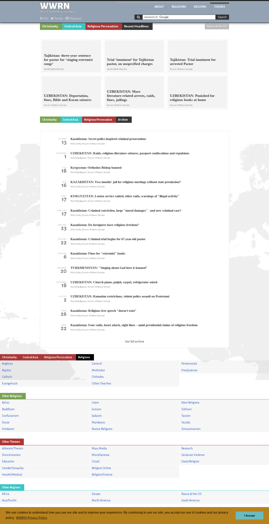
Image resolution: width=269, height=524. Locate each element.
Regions (200, 6)
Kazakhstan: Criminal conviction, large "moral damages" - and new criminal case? (125, 210)
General (97, 363)
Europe (96, 493)
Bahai (5, 402)
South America (190, 500)
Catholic (7, 376)
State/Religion (190, 461)
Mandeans (98, 422)
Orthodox (98, 376)
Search (222, 17)
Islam (95, 402)
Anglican (7, 363)
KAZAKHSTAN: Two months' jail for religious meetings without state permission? (125, 182)
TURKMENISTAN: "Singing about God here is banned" (108, 267)
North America (101, 500)
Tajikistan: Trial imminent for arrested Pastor (193, 62)
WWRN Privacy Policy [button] (31, 517)
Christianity (50, 26)
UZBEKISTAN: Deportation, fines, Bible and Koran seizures (67, 98)
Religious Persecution (102, 26)
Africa (5, 493)
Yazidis (185, 422)
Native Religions (102, 428)
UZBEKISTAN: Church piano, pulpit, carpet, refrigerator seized (113, 282)
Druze (5, 422)
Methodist (98, 370)
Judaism (97, 415)
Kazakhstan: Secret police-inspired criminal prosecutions (108, 139)
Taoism (185, 415)
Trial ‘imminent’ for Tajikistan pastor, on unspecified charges (130, 62)
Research (187, 448)
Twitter (58, 18)
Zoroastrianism (190, 428)
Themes (219, 6)
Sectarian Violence (193, 454)
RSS (45, 18)
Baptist (6, 370)
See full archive (134, 341)
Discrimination (11, 454)
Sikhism (186, 409)
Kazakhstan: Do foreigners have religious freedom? (104, 225)
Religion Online (101, 468)
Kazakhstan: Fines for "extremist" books (97, 253)
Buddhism (8, 409)
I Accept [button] (249, 515)
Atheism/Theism (12, 448)
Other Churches (101, 383)
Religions (179, 6)
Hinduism (8, 428)
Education (8, 461)
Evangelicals (10, 383)
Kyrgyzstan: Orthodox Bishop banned (96, 167)
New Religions (190, 402)
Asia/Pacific (9, 500)
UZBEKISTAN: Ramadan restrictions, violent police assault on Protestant (119, 296)
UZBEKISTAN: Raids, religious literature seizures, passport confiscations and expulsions (129, 153)
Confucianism (10, 415)
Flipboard (75, 18)
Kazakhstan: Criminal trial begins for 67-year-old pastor (108, 239)
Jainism (96, 409)
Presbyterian (189, 370)
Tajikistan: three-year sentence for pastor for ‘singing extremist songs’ (68, 60)
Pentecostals (189, 363)
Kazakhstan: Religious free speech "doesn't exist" (103, 310)
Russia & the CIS (217, 26)
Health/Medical (12, 474)
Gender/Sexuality (13, 468)
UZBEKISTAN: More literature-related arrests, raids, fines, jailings (131, 96)
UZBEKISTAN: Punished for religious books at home (192, 98)
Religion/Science (102, 474)
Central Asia (73, 26)
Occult (95, 461)
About (159, 6)
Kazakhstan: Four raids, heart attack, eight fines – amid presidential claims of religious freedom (134, 325)
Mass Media (99, 448)
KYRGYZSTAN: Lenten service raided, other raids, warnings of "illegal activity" (124, 196)
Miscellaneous (100, 454)
